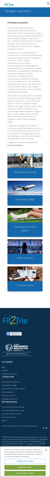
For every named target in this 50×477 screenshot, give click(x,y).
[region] (25, 461)
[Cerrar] (46, 450)
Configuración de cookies (25, 461)
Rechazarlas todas (25, 467)
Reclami (4, 421)
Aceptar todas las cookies (25, 473)
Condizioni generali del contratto (13, 410)
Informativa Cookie (8, 417)
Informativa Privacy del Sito (11, 414)
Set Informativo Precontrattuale (13, 407)
